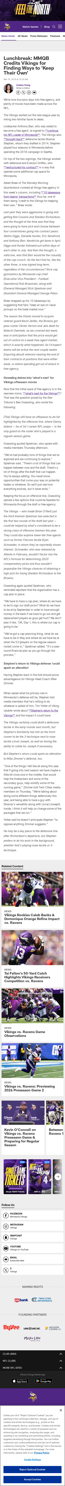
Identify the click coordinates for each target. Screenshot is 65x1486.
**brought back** (14, 139)
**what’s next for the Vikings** (41, 393)
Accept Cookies (32, 1479)
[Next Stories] (57, 1176)
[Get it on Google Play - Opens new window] (43, 1382)
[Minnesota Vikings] (32, 1397)
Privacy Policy (41, 1452)
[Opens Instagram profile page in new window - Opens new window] (29, 92)
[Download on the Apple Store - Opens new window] (20, 1381)
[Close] (61, 1410)
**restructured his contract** (21, 167)
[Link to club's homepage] (7, 25)
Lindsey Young (23, 85)
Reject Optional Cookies (32, 1469)
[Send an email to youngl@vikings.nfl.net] (34, 92)
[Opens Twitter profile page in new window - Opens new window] (23, 92)
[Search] (54, 26)
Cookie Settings (32, 1459)
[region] (32, 1445)
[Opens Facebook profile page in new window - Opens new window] (18, 92)
